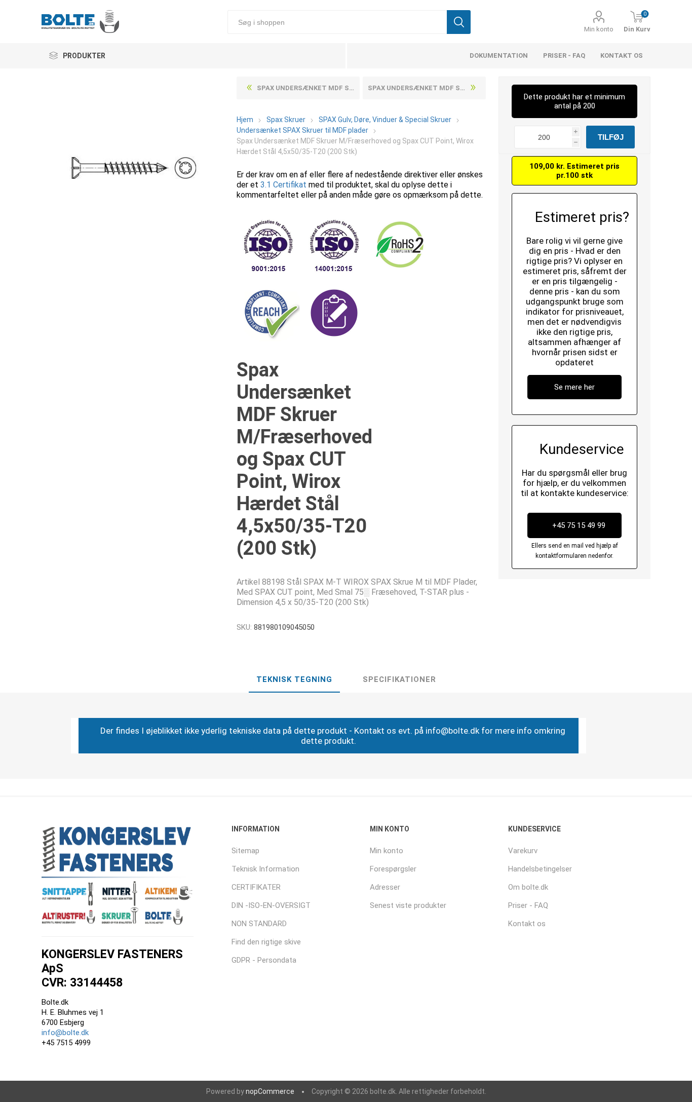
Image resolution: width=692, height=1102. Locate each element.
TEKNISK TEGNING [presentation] (294, 679)
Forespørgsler (393, 868)
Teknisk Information (265, 868)
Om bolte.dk (528, 887)
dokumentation (499, 55)
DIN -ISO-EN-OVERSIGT (271, 905)
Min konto (598, 29)
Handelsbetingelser (540, 868)
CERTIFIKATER (256, 887)
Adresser (385, 887)
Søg (459, 22)
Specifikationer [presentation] (399, 679)
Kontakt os (621, 55)
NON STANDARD (259, 923)
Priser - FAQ (564, 55)
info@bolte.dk (65, 1032)
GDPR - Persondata (264, 960)
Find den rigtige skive (266, 941)
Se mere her (574, 387)
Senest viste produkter (408, 905)
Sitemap (245, 850)
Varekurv (522, 850)
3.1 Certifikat (283, 184)
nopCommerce (270, 1091)
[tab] (294, 680)
